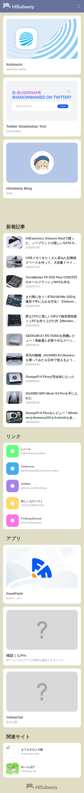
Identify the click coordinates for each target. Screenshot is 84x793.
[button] (78, 6)
